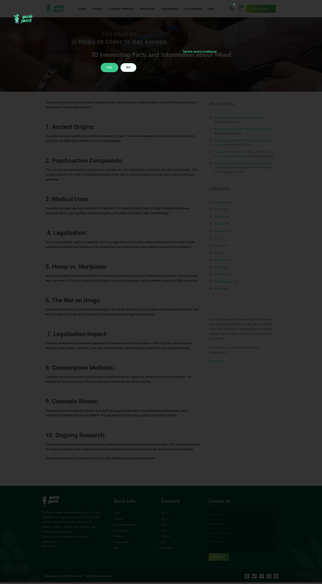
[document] (161, 292)
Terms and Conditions (200, 51)
